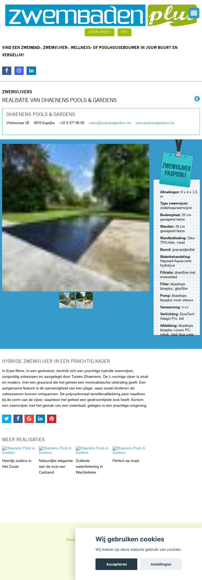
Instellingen (161, 564)
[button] (144, 217)
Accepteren (116, 564)
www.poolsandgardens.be (155, 123)
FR (124, 32)
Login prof (98, 32)
